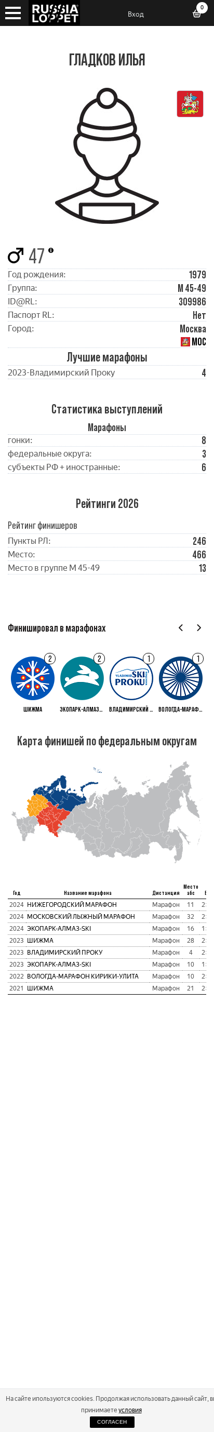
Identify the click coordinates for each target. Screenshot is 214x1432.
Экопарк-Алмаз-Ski (59, 928)
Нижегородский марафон (72, 904)
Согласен (112, 1422)
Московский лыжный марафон (81, 916)
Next (198, 627)
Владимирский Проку (65, 952)
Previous (181, 627)
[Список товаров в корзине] (200, 14)
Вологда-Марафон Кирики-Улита (83, 976)
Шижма (40, 940)
